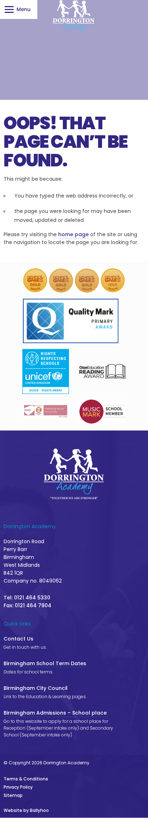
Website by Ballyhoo (26, 810)
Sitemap (13, 795)
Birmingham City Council (36, 688)
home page (73, 234)
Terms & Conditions (26, 779)
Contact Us (18, 638)
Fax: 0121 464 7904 (27, 605)
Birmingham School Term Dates (45, 663)
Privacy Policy (18, 787)
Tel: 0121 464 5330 (27, 597)
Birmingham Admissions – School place (55, 712)
